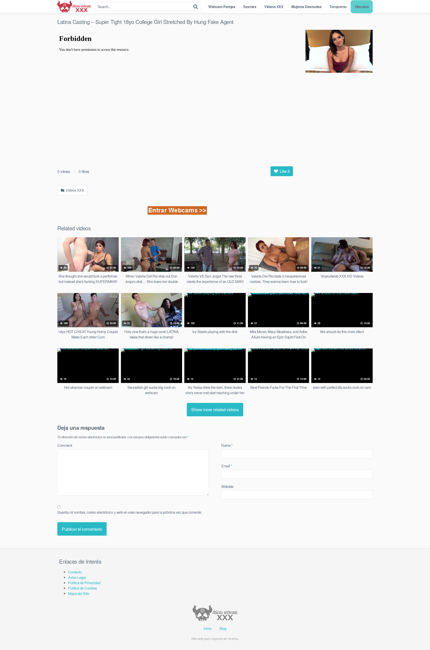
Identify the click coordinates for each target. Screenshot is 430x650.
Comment (64, 445)
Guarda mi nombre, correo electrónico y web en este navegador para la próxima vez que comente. (129, 512)
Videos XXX (273, 6)
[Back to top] (417, 635)
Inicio (207, 628)
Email (226, 465)
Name (226, 445)
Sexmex (249, 6)
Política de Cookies (82, 588)
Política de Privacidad (84, 582)
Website (227, 486)
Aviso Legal (77, 577)
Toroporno (338, 6)
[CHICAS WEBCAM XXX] (74, 7)
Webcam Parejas (221, 6)
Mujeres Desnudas (306, 6)
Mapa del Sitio (78, 593)
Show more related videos (215, 409)
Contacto (75, 572)
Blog (222, 628)
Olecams (362, 6)
